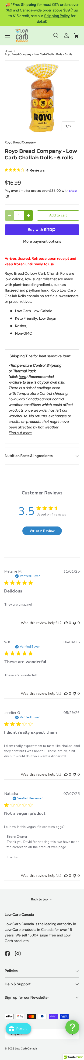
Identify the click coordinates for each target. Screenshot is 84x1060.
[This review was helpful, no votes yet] (66, 622)
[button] (76, 35)
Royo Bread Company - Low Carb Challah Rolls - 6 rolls (38, 54)
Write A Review (42, 531)
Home (8, 51)
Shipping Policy (57, 16)
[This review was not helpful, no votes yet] (74, 622)
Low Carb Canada (26, 1048)
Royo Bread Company (20, 142)
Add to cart (58, 215)
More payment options (42, 241)
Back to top (39, 899)
